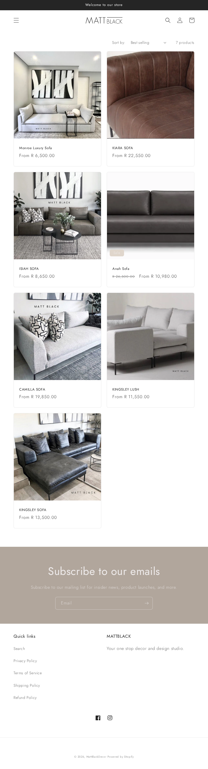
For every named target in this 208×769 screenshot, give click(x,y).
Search (19, 648)
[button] (16, 20)
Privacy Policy (25, 660)
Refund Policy (25, 697)
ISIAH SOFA (29, 269)
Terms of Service (28, 673)
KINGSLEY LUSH (125, 389)
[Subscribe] (146, 603)
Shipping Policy (27, 685)
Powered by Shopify (121, 757)
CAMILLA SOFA (32, 389)
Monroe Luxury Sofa (35, 148)
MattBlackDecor (96, 757)
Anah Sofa (120, 269)
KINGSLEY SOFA (33, 510)
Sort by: (118, 42)
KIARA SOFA (122, 148)
